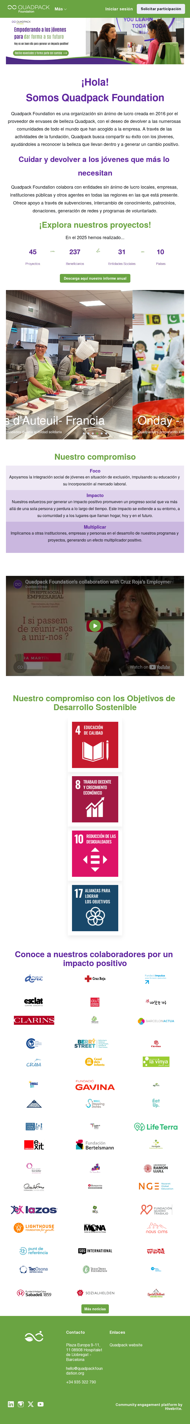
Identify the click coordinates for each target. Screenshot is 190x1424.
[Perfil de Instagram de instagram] (21, 1404)
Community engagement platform (146, 1404)
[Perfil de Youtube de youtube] (41, 1404)
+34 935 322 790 (81, 1382)
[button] (84, 433)
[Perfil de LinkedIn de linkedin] (11, 1404)
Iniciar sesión (119, 8)
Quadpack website (126, 1345)
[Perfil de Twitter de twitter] (31, 1404)
